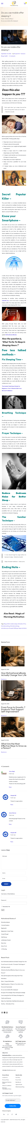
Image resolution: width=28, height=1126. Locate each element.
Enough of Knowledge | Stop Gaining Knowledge (13, 992)
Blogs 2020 (7, 624)
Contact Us (5, 1077)
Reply (10, 787)
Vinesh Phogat (4, 934)
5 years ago (11, 773)
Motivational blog (5, 626)
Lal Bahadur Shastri (6, 940)
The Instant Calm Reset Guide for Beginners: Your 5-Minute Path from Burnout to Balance (12, 388)
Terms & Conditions (6, 1085)
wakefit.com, (5, 300)
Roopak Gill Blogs (13, 628)
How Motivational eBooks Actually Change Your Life (13, 674)
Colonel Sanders (5, 925)
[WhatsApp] (7, 1013)
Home (2, 18)
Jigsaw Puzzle (19, 1084)
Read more (4, 679)
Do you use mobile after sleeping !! (9, 989)
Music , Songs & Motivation (7, 981)
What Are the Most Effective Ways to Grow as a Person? (13, 745)
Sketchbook (18, 1082)
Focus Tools (18, 1079)
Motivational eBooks (11, 334)
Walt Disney (4, 937)
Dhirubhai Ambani (5, 922)
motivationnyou (5, 628)
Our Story (18, 1077)
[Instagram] (2, 1013)
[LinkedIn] (4, 1013)
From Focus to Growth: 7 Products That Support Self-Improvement (13, 709)
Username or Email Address (8, 894)
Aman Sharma (12, 813)
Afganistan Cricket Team (7, 931)
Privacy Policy (5, 1079)
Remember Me (6, 906)
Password (3, 900)
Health (6, 56)
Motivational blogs (14, 626)
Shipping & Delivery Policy (6, 1083)
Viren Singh (12, 771)
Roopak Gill (17, 53)
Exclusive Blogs (9, 18)
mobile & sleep (13, 624)
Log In (2, 910)
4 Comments (12, 56)
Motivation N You (22, 624)
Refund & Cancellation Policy (6, 1088)
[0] (25, 3)
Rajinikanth (4, 928)
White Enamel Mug (20, 1086)
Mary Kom (3, 943)
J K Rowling (4, 949)
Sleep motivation (22, 628)
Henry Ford (4, 946)
